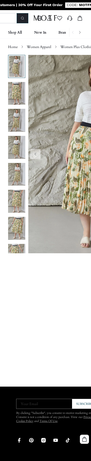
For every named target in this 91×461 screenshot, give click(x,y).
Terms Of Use (48, 421)
